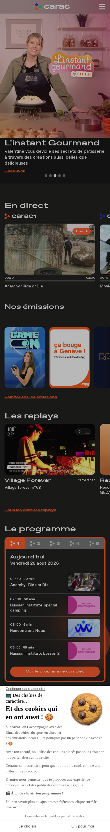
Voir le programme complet (55, 671)
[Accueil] (55, 6)
